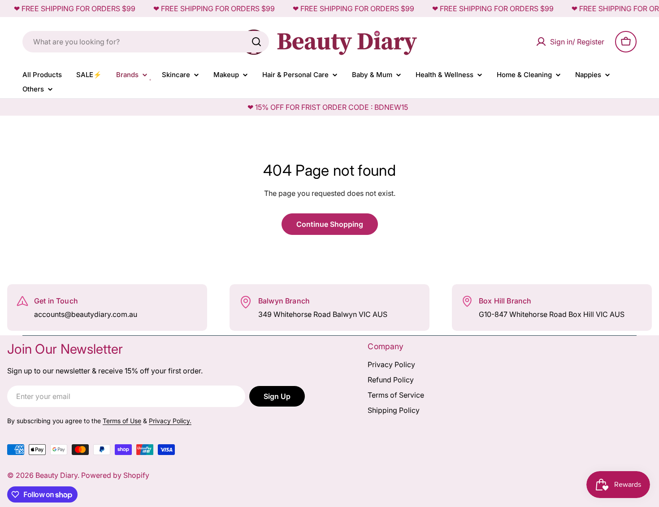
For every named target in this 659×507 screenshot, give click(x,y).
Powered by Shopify (115, 475)
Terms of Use (122, 421)
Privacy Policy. (170, 421)
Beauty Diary (56, 475)
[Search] (256, 41)
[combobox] (145, 41)
